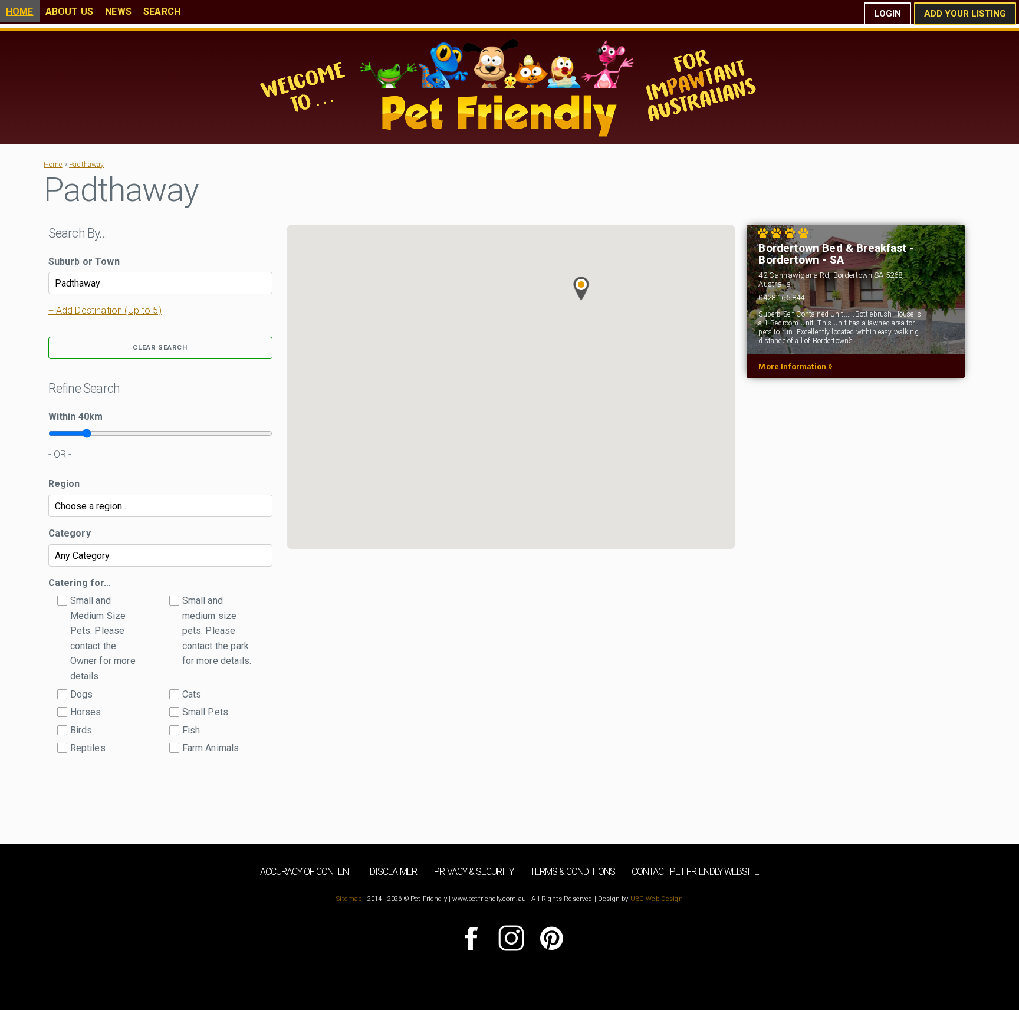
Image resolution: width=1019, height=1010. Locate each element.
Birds (81, 730)
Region (64, 483)
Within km (75, 416)
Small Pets (205, 712)
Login (887, 13)
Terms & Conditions (572, 871)
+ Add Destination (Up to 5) (105, 310)
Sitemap (348, 899)
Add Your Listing (965, 13)
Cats (192, 694)
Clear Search (160, 347)
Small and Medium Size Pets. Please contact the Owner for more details (103, 638)
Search (161, 11)
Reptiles (88, 748)
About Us (69, 11)
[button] (581, 289)
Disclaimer (393, 871)
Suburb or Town (84, 261)
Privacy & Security (474, 871)
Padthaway (86, 164)
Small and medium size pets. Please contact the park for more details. (217, 630)
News (118, 11)
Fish (191, 730)
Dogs (81, 694)
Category (69, 533)
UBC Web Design (656, 899)
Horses (85, 712)
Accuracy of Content (306, 871)
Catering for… (79, 582)
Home (20, 11)
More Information (795, 366)
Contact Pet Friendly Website (695, 871)
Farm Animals (210, 748)
